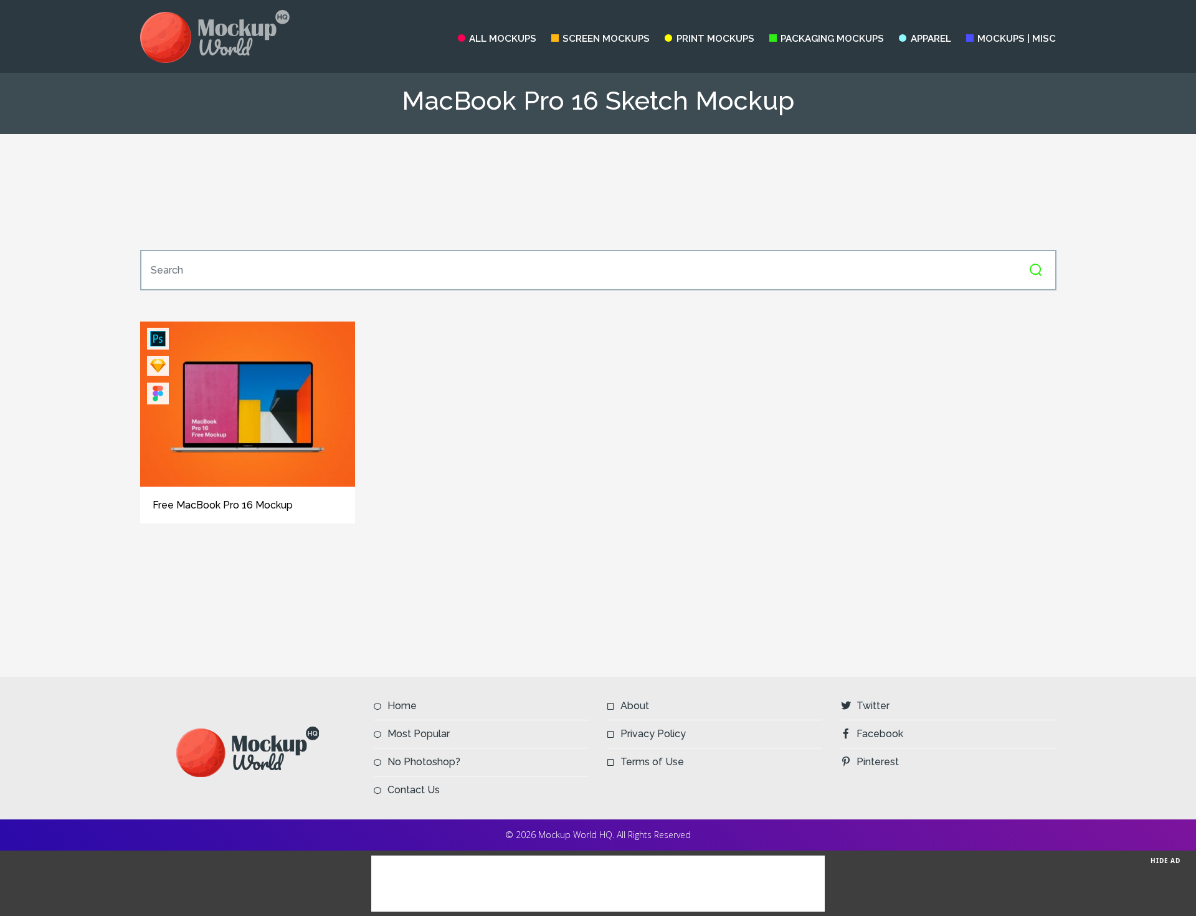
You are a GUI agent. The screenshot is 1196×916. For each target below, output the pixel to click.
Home (402, 706)
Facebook (880, 734)
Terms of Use (652, 762)
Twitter (873, 706)
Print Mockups (715, 38)
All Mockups (502, 38)
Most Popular (418, 734)
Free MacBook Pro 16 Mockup (223, 505)
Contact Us (413, 790)
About (634, 706)
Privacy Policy (653, 734)
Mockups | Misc (1016, 38)
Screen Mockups (606, 38)
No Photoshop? (423, 762)
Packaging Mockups (832, 38)
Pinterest (878, 762)
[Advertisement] (598, 192)
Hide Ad (1165, 860)
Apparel (931, 38)
